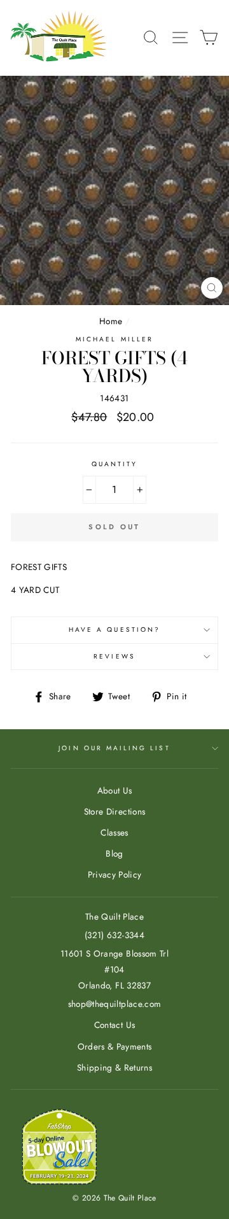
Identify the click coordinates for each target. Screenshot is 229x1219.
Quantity (114, 464)
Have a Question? (114, 629)
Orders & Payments (115, 1046)
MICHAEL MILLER (114, 339)
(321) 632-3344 (114, 935)
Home (110, 321)
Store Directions (114, 811)
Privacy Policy (115, 874)
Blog (114, 853)
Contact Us (114, 1024)
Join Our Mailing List (114, 748)
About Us (114, 790)
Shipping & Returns (114, 1067)
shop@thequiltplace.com (114, 1003)
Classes (114, 832)
